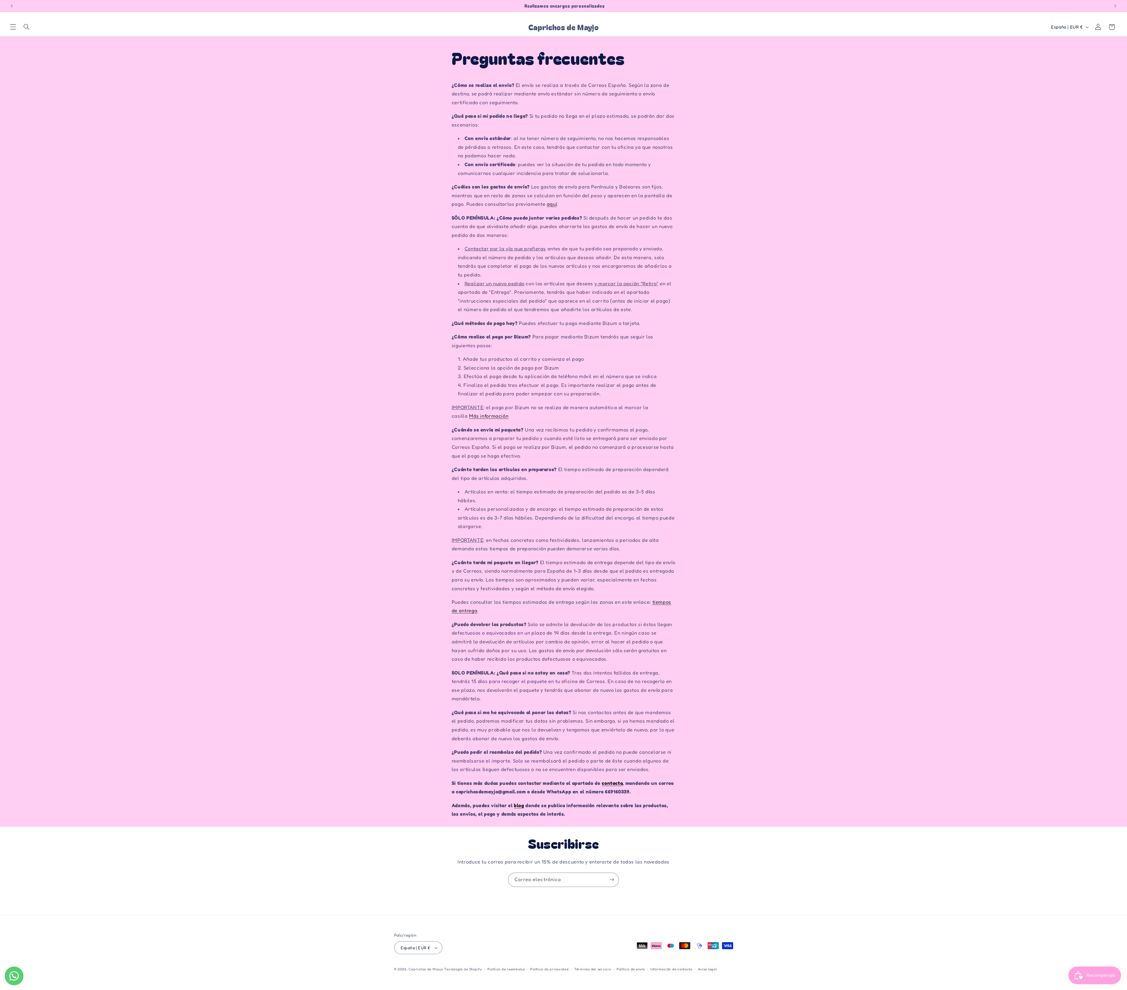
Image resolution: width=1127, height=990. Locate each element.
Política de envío (631, 969)
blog (519, 805)
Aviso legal (707, 969)
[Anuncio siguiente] (1115, 6)
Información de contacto (671, 969)
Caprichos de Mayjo (426, 969)
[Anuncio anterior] (11, 6)
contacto (612, 783)
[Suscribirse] (612, 880)
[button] (13, 27)
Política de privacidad (549, 969)
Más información (488, 416)
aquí (552, 204)
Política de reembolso (505, 969)
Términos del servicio (592, 969)
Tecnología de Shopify (463, 969)
